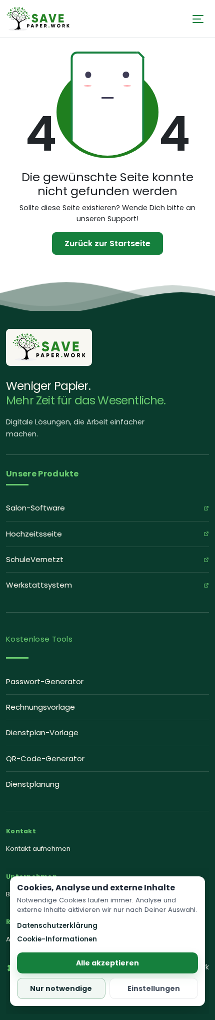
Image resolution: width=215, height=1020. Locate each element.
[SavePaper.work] (49, 347)
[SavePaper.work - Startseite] (38, 18)
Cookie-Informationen (57, 939)
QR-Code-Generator (45, 758)
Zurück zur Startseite (107, 243)
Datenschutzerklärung (57, 925)
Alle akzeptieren (107, 963)
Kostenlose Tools (39, 639)
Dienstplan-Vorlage (42, 732)
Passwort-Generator (45, 681)
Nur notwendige (61, 988)
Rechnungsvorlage (40, 707)
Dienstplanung (33, 784)
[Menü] (198, 19)
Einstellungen (154, 988)
